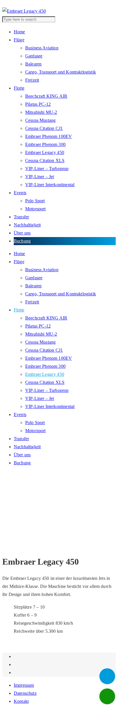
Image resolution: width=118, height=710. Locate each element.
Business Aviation (41, 47)
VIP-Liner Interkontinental (49, 184)
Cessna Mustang (40, 120)
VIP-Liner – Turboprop (46, 168)
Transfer (21, 216)
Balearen (33, 63)
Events (20, 192)
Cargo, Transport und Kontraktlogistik (60, 72)
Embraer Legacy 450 (44, 152)
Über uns (22, 232)
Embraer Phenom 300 (45, 144)
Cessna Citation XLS (44, 160)
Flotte (19, 88)
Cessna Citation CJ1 (44, 128)
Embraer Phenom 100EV (48, 136)
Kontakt (21, 701)
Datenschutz (25, 693)
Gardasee (33, 55)
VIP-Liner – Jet (39, 176)
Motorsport (35, 208)
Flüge (19, 39)
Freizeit (32, 80)
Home (19, 31)
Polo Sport (35, 200)
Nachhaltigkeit (27, 224)
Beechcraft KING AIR (46, 96)
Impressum (24, 685)
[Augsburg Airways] (24, 11)
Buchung (22, 240)
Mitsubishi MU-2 (41, 112)
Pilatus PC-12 (38, 104)
